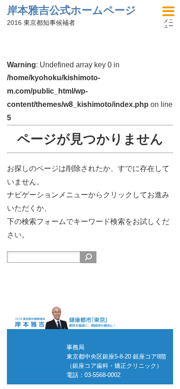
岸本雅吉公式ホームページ (71, 10)
